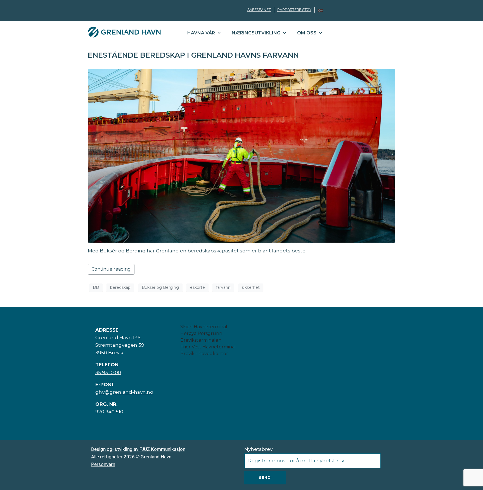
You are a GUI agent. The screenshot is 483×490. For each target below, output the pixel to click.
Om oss (306, 33)
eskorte (197, 287)
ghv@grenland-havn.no (124, 392)
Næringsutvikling (256, 33)
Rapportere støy (294, 10)
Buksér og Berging (160, 287)
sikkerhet (251, 287)
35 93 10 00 (108, 372)
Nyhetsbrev (258, 449)
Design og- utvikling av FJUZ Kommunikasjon (138, 449)
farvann (223, 287)
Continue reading (111, 269)
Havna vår (201, 33)
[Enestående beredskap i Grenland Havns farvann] (241, 155)
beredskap (120, 287)
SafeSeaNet (259, 10)
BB (96, 287)
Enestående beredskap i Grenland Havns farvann (193, 55)
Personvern (103, 464)
